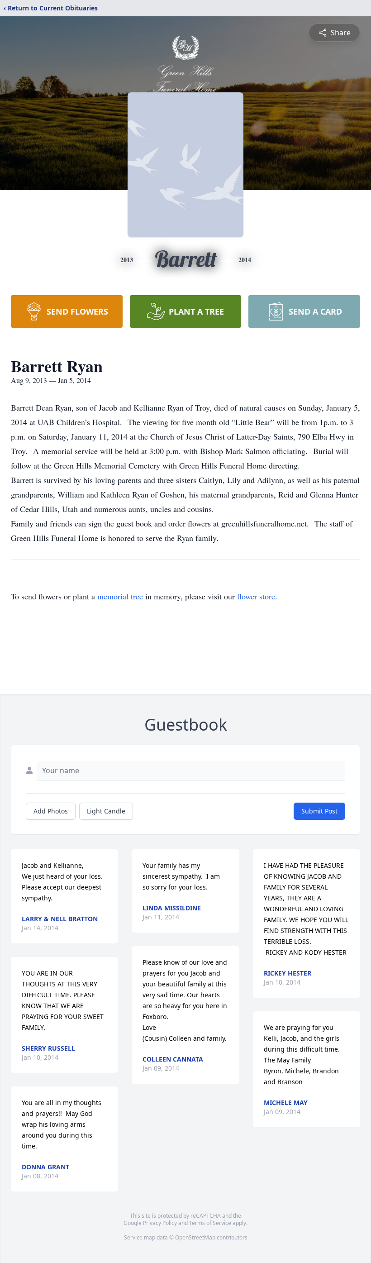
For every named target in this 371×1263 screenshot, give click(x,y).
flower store (256, 596)
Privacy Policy (160, 1223)
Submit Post (319, 811)
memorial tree (120, 596)
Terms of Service (210, 1223)
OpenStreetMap (195, 1237)
